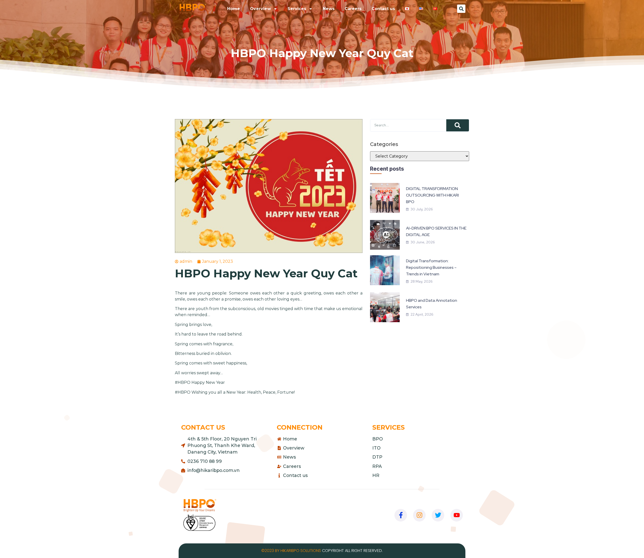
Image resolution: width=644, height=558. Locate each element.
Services (297, 8)
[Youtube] (456, 515)
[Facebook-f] (400, 515)
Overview (260, 8)
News (329, 8)
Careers (353, 8)
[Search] (457, 125)
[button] (461, 9)
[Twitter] (438, 515)
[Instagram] (419, 515)
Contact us (383, 8)
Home (233, 8)
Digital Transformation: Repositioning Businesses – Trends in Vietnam (431, 267)
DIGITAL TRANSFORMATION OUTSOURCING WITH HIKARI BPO (432, 195)
